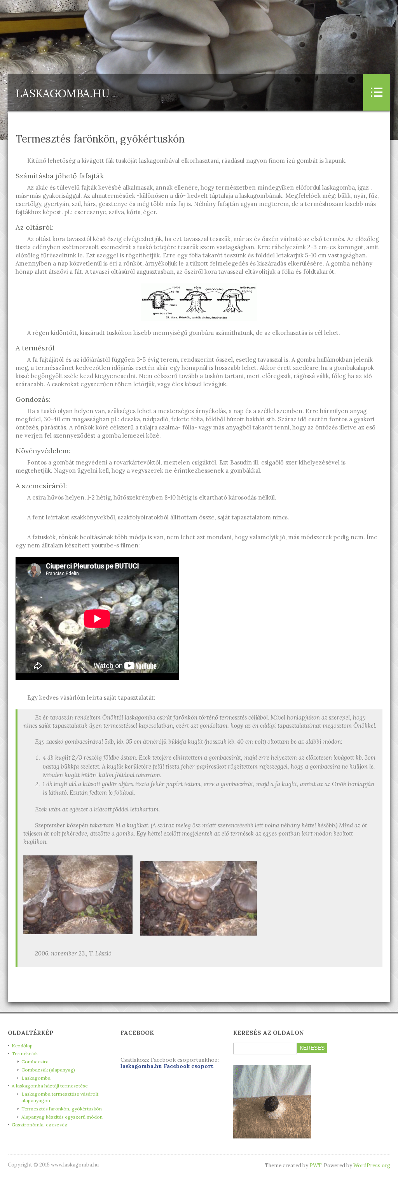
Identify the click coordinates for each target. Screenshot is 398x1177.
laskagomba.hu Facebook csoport (166, 1066)
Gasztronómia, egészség (40, 1125)
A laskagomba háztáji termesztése (50, 1086)
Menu (376, 92)
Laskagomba (36, 1078)
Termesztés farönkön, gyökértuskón (61, 1109)
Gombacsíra (35, 1061)
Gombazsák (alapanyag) (48, 1070)
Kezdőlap (22, 1046)
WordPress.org (371, 1165)
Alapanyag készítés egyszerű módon (62, 1117)
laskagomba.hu (63, 93)
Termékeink (25, 1053)
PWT (315, 1165)
